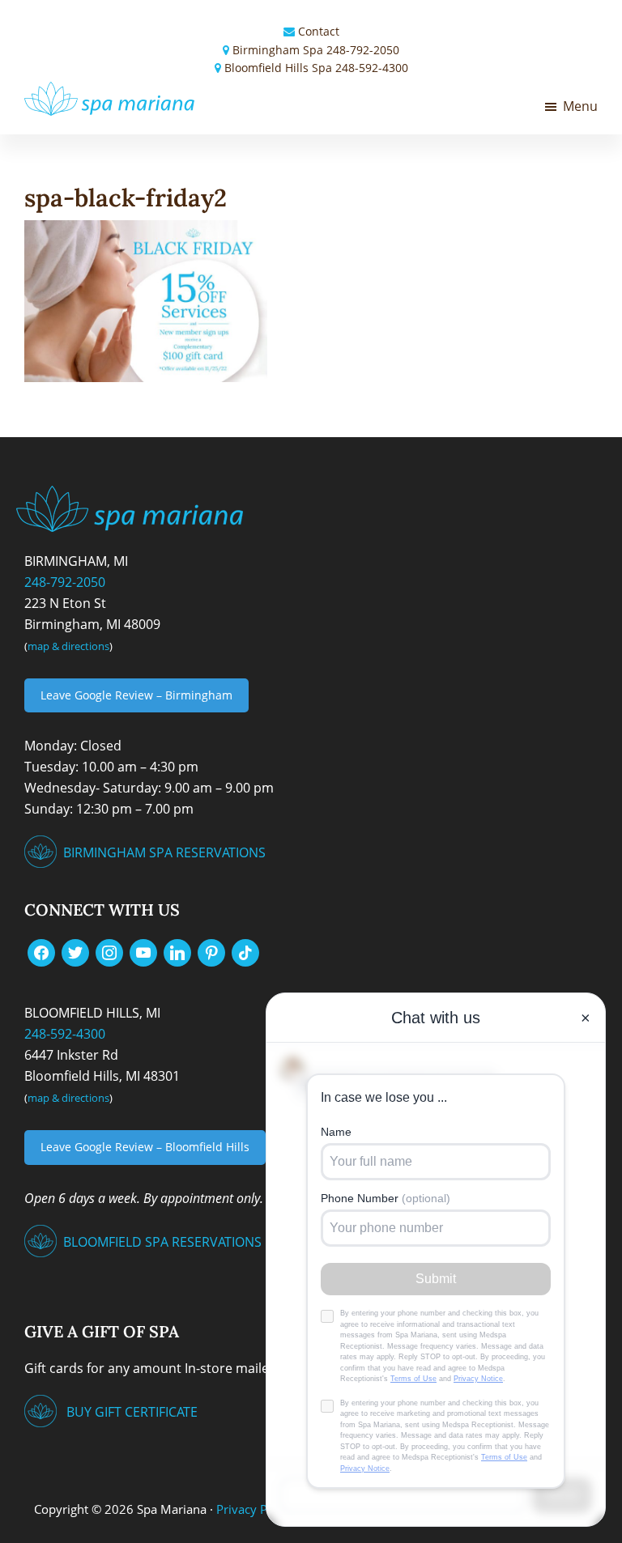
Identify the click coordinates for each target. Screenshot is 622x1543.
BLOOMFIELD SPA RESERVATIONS (162, 1242)
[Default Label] (143, 952)
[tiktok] (245, 952)
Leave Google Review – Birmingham (136, 695)
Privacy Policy (254, 1509)
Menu (580, 106)
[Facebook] (41, 952)
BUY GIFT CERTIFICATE (132, 1412)
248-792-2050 (362, 49)
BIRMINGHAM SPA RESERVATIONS (164, 852)
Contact (318, 31)
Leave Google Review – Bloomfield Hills (144, 1146)
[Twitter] (75, 952)
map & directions (68, 646)
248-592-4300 (371, 67)
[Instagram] (109, 952)
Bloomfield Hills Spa (278, 67)
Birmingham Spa (277, 49)
